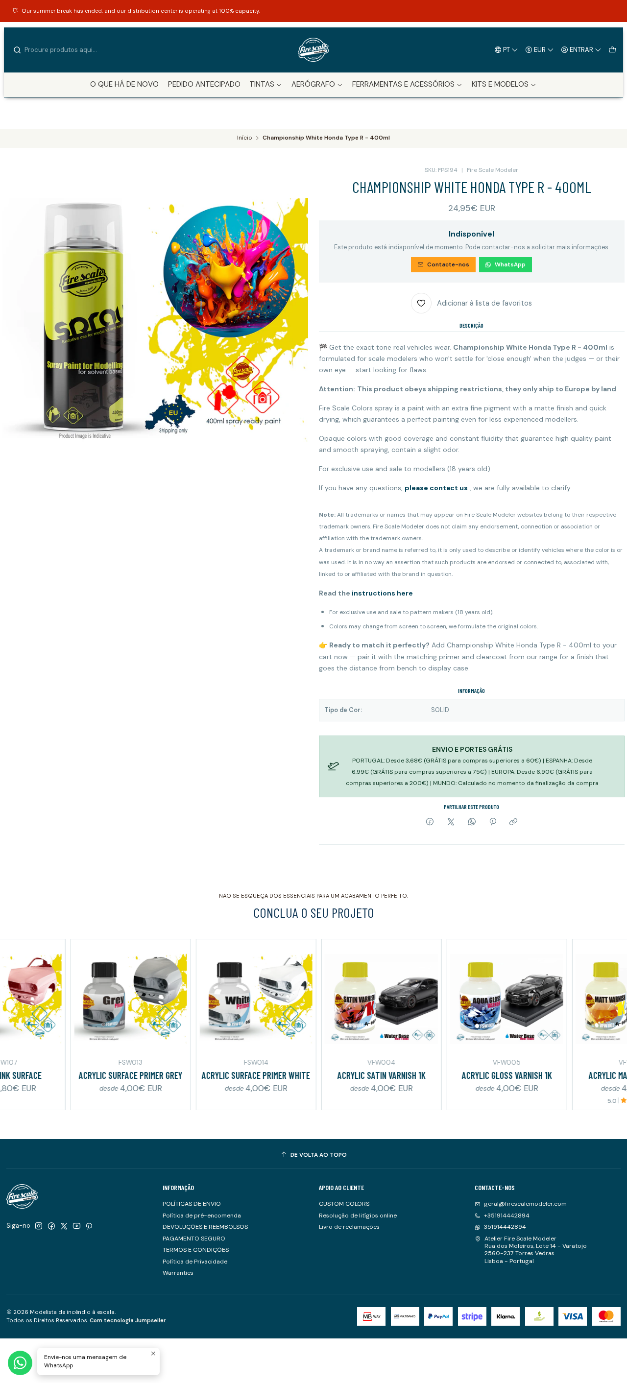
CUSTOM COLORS (344, 1204)
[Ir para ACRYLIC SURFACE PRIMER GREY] (94, 999)
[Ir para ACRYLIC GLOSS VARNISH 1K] (470, 999)
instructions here (382, 593)
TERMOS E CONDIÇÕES (196, 1250)
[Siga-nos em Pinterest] (89, 1226)
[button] (266, 84)
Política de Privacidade (195, 1261)
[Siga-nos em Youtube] (76, 1226)
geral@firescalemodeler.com (525, 1204)
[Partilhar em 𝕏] (451, 822)
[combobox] (63, 50)
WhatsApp (510, 264)
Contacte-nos (448, 264)
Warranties (178, 1273)
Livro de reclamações (349, 1227)
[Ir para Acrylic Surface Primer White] (220, 999)
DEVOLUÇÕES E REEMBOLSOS (205, 1227)
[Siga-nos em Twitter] (64, 1226)
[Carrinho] (612, 49)
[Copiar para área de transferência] (513, 822)
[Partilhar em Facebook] (430, 822)
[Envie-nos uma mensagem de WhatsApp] (20, 1363)
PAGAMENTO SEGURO (194, 1238)
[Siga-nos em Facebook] (51, 1226)
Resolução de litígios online (358, 1215)
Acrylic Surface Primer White (220, 1075)
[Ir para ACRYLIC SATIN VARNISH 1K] (345, 999)
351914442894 (505, 1227)
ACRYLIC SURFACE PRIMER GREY (94, 1075)
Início (244, 138)
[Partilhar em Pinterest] (492, 822)
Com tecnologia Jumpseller (128, 1320)
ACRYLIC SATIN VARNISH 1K (345, 1075)
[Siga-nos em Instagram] (38, 1226)
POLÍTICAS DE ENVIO (192, 1204)
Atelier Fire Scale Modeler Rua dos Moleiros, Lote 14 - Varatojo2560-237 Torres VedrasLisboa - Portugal (535, 1250)
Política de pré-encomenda (202, 1215)
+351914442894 (507, 1215)
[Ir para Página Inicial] (313, 50)
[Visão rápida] (18, 997)
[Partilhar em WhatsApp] (471, 822)
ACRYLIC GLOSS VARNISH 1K (471, 1075)
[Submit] (17, 50)
